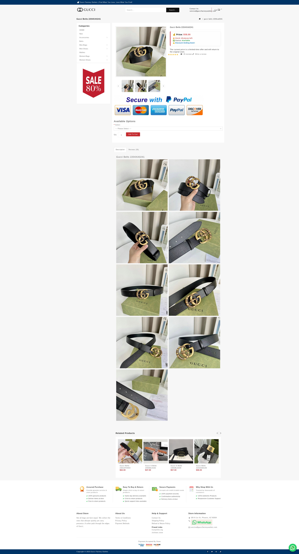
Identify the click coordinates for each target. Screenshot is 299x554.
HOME (81, 30)
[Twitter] (212, 551)
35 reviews (187, 54)
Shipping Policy (158, 521)
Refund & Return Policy (161, 523)
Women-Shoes (85, 60)
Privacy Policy (121, 521)
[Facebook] (207, 551)
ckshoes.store (157, 532)
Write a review (200, 54)
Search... (172, 10)
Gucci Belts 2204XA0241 (130, 157)
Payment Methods (122, 523)
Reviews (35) (134, 149)
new (81, 34)
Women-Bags (84, 56)
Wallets (82, 52)
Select (117, 125)
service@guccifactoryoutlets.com (204, 527)
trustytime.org (157, 530)
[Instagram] (216, 551)
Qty (115, 135)
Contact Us (156, 518)
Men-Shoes (83, 49)
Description (120, 149)
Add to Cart (133, 134)
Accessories (84, 37)
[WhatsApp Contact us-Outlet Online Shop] (293, 548)
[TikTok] (220, 551)
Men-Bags (83, 45)
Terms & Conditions (123, 518)
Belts (81, 41)
